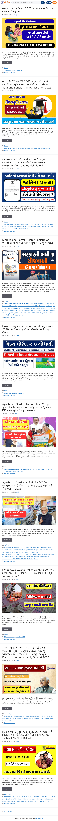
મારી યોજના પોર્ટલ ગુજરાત (38, 313)
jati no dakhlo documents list (22, 224)
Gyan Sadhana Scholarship (24, 148)
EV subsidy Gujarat (28, 716)
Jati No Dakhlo (8, 224)
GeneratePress (39, 818)
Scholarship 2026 (38, 148)
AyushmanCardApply (31, 549)
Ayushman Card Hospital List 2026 (14, 547)
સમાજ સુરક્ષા (7, 794)
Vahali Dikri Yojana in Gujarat (13, 70)
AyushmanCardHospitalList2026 (12, 554)
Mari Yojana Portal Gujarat (39, 308)
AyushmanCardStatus (8, 556)
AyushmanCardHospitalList (29, 552)
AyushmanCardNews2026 (46, 554)
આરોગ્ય (6, 467)
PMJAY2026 (22, 559)
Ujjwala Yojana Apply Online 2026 (14, 637)
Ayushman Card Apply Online (13, 469)
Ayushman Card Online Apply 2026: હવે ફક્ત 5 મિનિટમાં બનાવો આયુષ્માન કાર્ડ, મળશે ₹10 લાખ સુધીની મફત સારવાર (27, 407)
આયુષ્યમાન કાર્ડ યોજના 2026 (14, 471)
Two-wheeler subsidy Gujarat (40, 718)
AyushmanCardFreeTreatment (11, 552)
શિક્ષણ (6, 146)
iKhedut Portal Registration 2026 (14, 393)
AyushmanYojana (7, 559)
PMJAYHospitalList (32, 559)
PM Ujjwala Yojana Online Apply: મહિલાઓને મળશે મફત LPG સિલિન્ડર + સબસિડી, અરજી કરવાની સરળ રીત (28, 573)
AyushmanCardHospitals (30, 554)
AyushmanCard (7, 549)
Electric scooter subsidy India (13, 716)
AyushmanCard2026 (18, 549)
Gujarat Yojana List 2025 (30, 306)
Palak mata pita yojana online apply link (34, 799)
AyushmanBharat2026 (44, 547)
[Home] (5, 2)
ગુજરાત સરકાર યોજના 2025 (23, 313)
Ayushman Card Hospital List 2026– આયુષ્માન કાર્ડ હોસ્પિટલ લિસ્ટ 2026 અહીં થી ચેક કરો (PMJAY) (27, 485)
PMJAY (15, 559)
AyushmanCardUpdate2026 (24, 556)
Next (12, 811)
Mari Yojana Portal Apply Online (20, 308)
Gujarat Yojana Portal (45, 306)
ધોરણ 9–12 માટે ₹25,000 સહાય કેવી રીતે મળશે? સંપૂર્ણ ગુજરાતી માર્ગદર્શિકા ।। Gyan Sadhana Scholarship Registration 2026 (26, 84)
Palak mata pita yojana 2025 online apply (16, 796)
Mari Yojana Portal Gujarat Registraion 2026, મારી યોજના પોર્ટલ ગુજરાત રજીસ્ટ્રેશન (27, 241)
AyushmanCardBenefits (46, 549)
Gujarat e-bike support (24, 718)
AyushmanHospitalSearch (41, 556)
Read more (7, 62)
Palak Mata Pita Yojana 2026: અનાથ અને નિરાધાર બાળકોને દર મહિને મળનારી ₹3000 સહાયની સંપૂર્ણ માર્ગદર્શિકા (27, 735)
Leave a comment (9, 72)
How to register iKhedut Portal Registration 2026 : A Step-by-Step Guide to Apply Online (29, 329)
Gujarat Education (9, 148)
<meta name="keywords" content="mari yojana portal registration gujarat (26, 303)
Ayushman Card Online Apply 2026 (33, 469)
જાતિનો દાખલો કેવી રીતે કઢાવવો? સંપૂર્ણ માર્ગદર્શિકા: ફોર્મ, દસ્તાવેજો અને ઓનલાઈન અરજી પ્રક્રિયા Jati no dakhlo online (26, 162)
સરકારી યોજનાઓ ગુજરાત (17, 315)
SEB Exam (47, 148)
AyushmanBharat (31, 547)
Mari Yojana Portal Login (26, 310)
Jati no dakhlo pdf (11, 229)
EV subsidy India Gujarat (42, 716)
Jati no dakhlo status (24, 229)
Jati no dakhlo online (34, 226)
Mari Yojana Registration (41, 310)
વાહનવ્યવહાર (8, 714)
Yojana (49, 2)
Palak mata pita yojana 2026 (38, 796)
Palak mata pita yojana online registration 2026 (34, 801)
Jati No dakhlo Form (38, 224)
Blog (54, 2)
